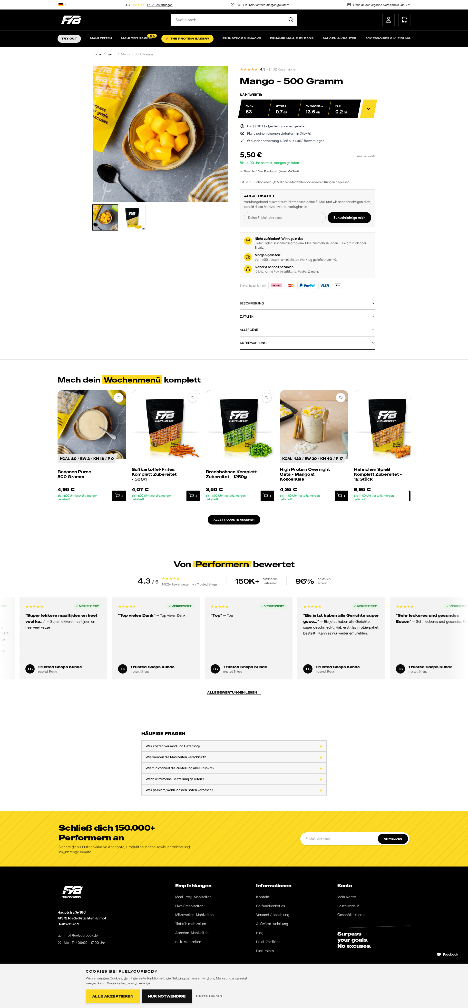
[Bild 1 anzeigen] (105, 217)
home (97, 54)
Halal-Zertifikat (268, 941)
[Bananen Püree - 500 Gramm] (92, 446)
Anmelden (393, 838)
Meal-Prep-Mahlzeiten (193, 897)
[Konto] (388, 20)
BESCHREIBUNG (252, 303)
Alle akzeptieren (112, 996)
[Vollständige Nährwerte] (368, 109)
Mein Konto (346, 897)
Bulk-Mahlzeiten (188, 941)
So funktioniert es (270, 906)
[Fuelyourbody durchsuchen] (291, 20)
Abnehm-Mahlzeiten (191, 932)
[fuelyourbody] (71, 20)
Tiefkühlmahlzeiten (190, 923)
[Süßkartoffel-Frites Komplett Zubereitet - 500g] (166, 446)
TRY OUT (69, 38)
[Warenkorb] (404, 20)
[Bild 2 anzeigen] (132, 217)
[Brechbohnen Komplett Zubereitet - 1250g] (240, 446)
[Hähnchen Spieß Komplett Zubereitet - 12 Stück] (388, 446)
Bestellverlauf (348, 906)
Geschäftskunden (351, 914)
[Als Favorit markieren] (118, 398)
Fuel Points (265, 950)
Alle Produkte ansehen (234, 519)
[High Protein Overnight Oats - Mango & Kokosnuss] (314, 446)
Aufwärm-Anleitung (272, 923)
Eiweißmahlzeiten (189, 906)
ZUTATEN (247, 316)
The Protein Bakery (187, 38)
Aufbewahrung (253, 343)
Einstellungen (209, 996)
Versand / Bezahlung (272, 914)
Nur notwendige (167, 996)
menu (111, 54)
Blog (259, 932)
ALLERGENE (249, 330)
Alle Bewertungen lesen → (234, 692)
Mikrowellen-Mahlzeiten (194, 914)
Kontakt (263, 897)
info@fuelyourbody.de (81, 935)
